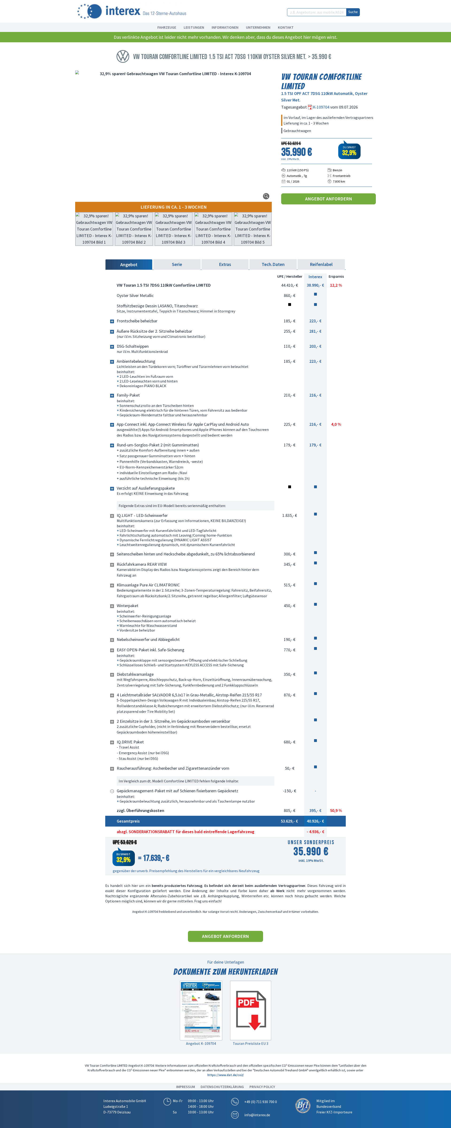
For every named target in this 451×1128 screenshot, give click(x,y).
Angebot (128, 264)
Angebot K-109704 (201, 1043)
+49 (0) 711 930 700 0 (260, 1101)
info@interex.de (257, 1114)
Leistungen (194, 27)
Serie (177, 264)
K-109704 (321, 107)
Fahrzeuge (166, 27)
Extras (225, 264)
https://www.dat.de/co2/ (225, 1075)
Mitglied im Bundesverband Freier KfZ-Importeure (334, 1106)
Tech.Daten (273, 264)
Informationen (225, 27)
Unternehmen (258, 27)
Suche (353, 11)
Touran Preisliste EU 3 (250, 1043)
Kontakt (286, 27)
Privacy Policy (262, 1086)
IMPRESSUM (185, 1086)
